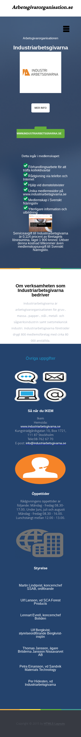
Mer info (40, 107)
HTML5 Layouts (54, 723)
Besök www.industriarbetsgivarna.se (39, 132)
